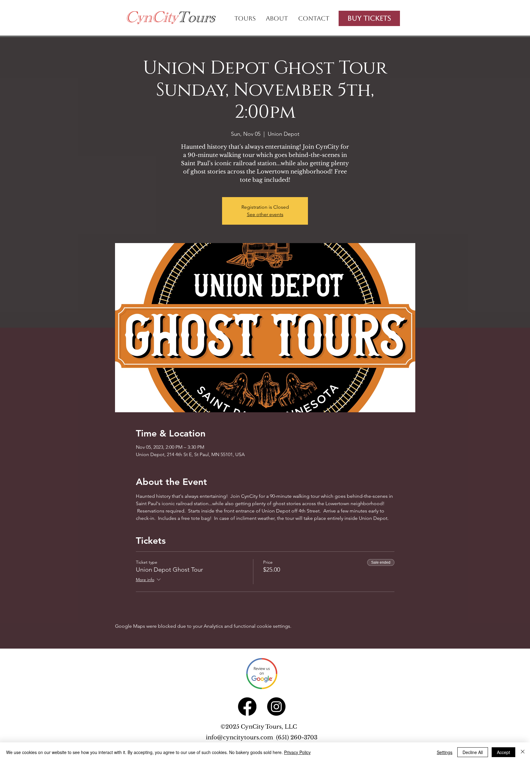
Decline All (473, 752)
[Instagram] (276, 706)
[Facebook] (247, 706)
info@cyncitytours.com (241, 737)
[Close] (522, 752)
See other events (265, 214)
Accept (503, 752)
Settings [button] (444, 752)
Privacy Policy (297, 752)
